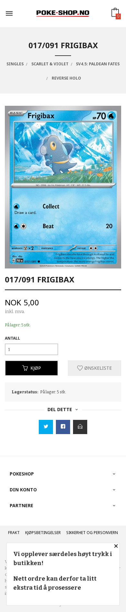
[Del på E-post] (80, 427)
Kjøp (35, 368)
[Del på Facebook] (63, 427)
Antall (12, 338)
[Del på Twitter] (46, 427)
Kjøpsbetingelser (43, 532)
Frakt (14, 532)
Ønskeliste (97, 368)
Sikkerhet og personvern (92, 532)
